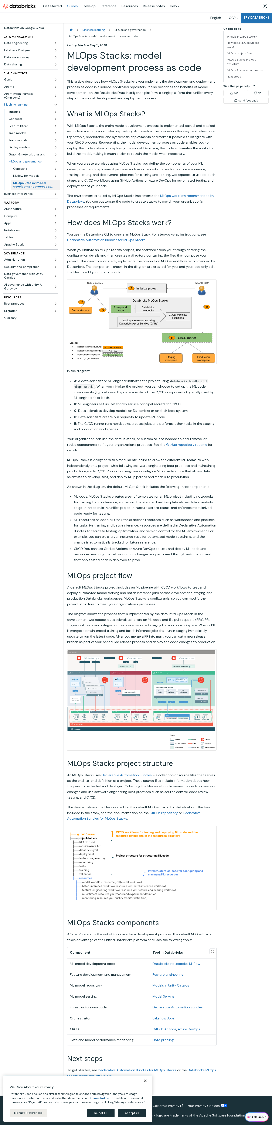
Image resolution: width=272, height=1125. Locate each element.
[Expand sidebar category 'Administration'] (55, 260)
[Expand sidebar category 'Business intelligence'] (55, 194)
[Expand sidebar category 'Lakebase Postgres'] (55, 50)
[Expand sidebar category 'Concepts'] (55, 119)
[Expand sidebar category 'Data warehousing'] (55, 57)
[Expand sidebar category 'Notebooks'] (55, 230)
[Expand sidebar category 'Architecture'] (55, 209)
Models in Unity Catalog (171, 985)
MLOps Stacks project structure (241, 62)
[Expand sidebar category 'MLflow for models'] (55, 176)
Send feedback (248, 100)
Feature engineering (168, 974)
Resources (130, 6)
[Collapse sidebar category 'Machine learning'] (55, 105)
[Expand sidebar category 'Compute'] (55, 216)
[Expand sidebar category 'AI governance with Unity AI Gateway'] (55, 287)
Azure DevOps (189, 1029)
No (259, 93)
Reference (108, 6)
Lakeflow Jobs (164, 1018)
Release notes (154, 6)
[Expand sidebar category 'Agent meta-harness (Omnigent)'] (55, 96)
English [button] (215, 18)
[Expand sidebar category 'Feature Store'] (55, 126)
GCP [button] (232, 18)
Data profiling (163, 1040)
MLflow (194, 963)
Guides (72, 6)
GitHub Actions (164, 1029)
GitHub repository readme (186, 444)
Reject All (100, 1113)
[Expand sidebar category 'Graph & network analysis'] (55, 154)
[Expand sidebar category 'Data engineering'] (55, 43)
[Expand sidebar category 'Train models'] (55, 133)
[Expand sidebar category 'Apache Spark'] (55, 244)
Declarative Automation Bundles (127, 775)
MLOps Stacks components (245, 70)
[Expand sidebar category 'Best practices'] (55, 304)
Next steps (234, 76)
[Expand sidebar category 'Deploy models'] (55, 147)
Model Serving (163, 996)
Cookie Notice (99, 1098)
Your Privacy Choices (204, 1106)
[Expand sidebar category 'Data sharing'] (55, 64)
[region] (77, 1099)
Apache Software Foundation (222, 1115)
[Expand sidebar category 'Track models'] (55, 140)
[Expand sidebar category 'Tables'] (55, 237)
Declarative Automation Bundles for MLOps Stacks (106, 240)
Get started (52, 6)
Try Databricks (256, 18)
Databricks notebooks (170, 963)
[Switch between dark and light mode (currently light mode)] (265, 6)
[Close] (145, 1080)
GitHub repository (164, 813)
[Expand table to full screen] (212, 951)
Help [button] (173, 6)
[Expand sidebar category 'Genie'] (55, 79)
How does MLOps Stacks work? (243, 45)
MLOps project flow (239, 53)
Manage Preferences (28, 1112)
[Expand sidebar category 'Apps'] (55, 223)
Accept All (132, 1113)
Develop (89, 6)
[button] (33, 112)
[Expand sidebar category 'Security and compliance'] (55, 267)
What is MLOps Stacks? (242, 36)
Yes (236, 93)
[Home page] (71, 30)
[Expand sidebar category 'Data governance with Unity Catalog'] (55, 276)
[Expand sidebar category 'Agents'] (55, 87)
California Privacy (166, 1106)
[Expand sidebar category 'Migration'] (55, 311)
